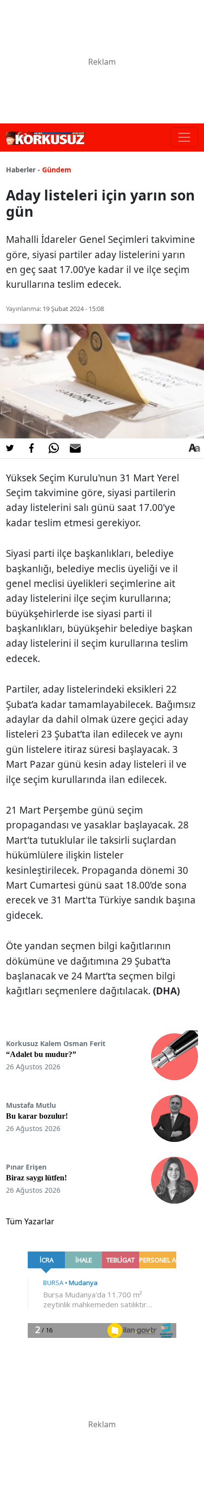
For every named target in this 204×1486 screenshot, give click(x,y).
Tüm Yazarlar (30, 1221)
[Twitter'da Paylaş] (10, 448)
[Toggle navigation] (184, 137)
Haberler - (23, 169)
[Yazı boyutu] (194, 448)
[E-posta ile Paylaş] (75, 448)
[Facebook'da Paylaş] (32, 448)
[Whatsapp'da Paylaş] (53, 448)
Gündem (56, 169)
